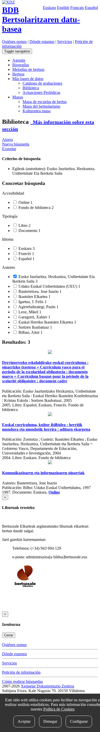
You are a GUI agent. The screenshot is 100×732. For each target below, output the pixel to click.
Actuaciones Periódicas (41, 92)
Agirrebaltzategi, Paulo (37, 307)
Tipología (9, 216)
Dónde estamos (41, 41)
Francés (25, 253)
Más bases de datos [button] (27, 78)
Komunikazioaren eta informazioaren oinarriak (43, 473)
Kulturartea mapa (37, 111)
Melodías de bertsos (28, 69)
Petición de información (21, 672)
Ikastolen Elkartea (34, 296)
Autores (8, 267)
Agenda (18, 60)
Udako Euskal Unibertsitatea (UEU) (48, 286)
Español (91, 7)
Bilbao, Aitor (30, 332)
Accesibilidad (13, 193)
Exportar (9, 149)
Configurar (79, 721)
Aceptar (24, 721)
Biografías (20, 65)
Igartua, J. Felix (32, 302)
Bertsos (18, 74)
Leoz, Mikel (29, 312)
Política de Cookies (59, 709)
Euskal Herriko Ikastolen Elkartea (46, 322)
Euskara (49, 7)
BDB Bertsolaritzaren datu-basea (41, 19)
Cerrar (8, 635)
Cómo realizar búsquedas (22, 681)
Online (25, 202)
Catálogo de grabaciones (42, 83)
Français (77, 7)
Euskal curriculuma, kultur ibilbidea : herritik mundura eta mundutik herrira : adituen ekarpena (46, 427)
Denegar (50, 721)
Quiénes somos (14, 41)
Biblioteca (31, 88)
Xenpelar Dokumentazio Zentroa (47, 686)
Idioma (7, 239)
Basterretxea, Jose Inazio (39, 291)
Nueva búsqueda (15, 144)
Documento (29, 230)
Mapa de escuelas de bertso (45, 101)
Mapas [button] (17, 97)
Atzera (7, 139)
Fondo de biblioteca (35, 207)
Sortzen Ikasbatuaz (34, 327)
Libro (24, 225)
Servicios (64, 41)
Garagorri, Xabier (33, 317)
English (63, 7)
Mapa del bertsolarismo (41, 106)
